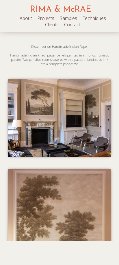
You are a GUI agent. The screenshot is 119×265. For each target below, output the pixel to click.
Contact (72, 24)
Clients (52, 24)
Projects (45, 18)
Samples (68, 18)
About (26, 18)
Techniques (94, 18)
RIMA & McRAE (60, 10)
